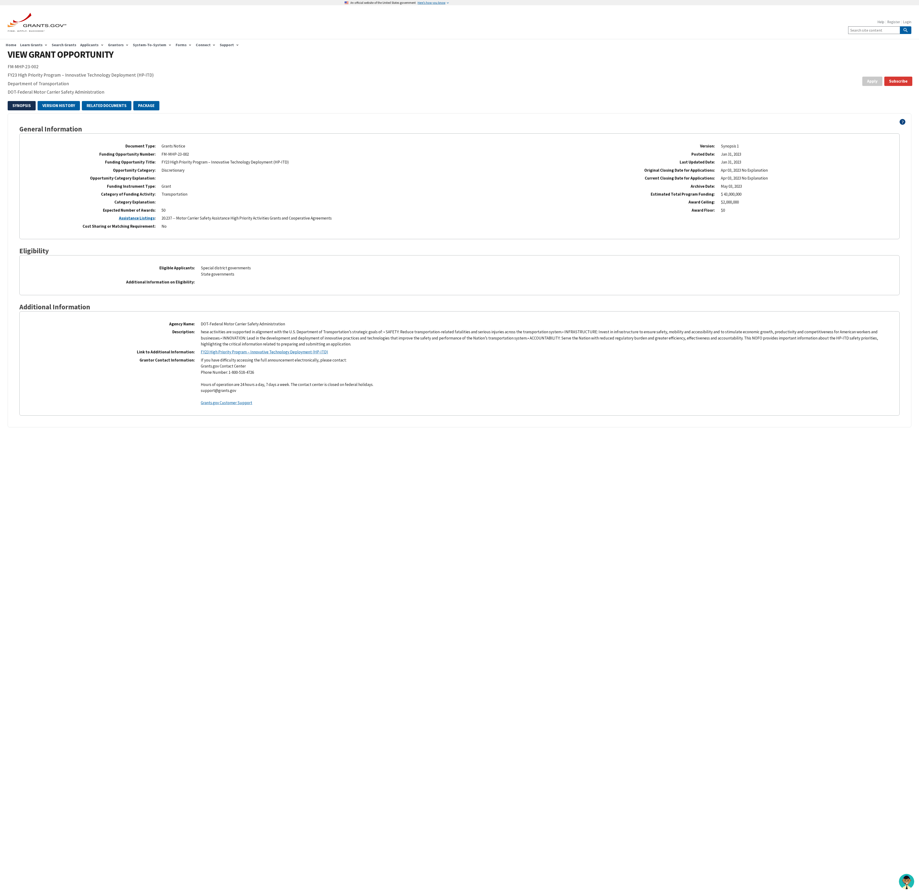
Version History (58, 105)
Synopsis (21, 105)
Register (893, 21)
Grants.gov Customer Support (226, 402)
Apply (872, 81)
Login (907, 21)
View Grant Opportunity (60, 54)
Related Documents (107, 105)
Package (146, 105)
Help (880, 21)
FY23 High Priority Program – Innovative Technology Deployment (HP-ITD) (264, 352)
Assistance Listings (137, 218)
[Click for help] (903, 123)
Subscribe (898, 81)
